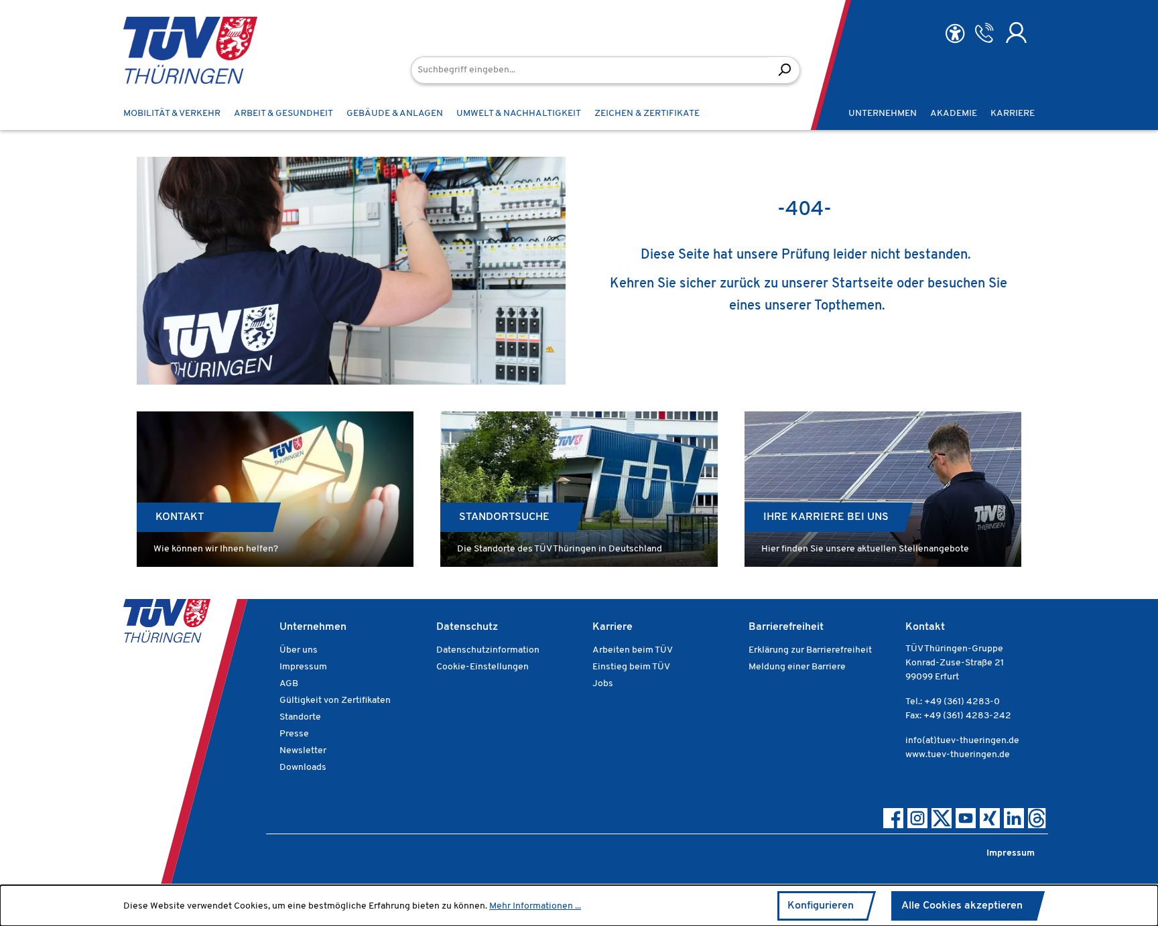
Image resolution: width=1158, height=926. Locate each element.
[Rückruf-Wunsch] (984, 33)
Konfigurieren (820, 906)
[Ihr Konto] (1016, 33)
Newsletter (302, 751)
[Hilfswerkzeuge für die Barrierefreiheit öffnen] (955, 34)
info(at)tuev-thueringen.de (962, 741)
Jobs (602, 684)
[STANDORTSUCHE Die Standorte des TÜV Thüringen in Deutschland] (578, 489)
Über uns (298, 650)
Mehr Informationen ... (535, 906)
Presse (294, 734)
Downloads (302, 768)
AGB (288, 684)
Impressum (303, 667)
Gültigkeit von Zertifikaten (335, 701)
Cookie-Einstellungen (482, 667)
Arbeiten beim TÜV (632, 650)
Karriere (612, 627)
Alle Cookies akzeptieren (962, 906)
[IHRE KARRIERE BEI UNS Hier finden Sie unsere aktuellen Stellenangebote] (883, 489)
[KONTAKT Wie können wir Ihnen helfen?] (275, 489)
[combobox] (590, 70)
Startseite (862, 284)
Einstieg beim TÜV (631, 667)
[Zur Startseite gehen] (170, 50)
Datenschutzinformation (487, 650)
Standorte (300, 717)
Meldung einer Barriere (797, 667)
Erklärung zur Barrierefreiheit (810, 650)
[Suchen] (784, 70)
